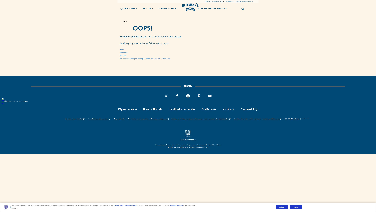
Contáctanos (209, 109)
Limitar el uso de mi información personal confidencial (256, 119)
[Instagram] (188, 97)
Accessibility (250, 109)
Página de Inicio (127, 109)
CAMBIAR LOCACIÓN (305, 118)
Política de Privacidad (131, 205)
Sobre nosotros (167, 8)
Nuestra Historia (152, 109)
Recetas (146, 8)
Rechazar (281, 207)
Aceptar (296, 207)
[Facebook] (177, 97)
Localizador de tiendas (182, 109)
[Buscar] (243, 8)
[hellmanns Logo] (190, 7)
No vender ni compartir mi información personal (147, 119)
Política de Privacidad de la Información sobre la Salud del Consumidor (200, 119)
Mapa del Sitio (120, 119)
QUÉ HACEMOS (127, 8)
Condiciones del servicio (98, 119)
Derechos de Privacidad (176, 205)
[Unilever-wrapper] (188, 137)
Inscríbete (228, 109)
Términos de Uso (118, 205)
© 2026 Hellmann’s (188, 140)
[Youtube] (210, 97)
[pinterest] (199, 97)
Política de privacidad (74, 119)
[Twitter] (166, 97)
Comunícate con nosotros (212, 8)
